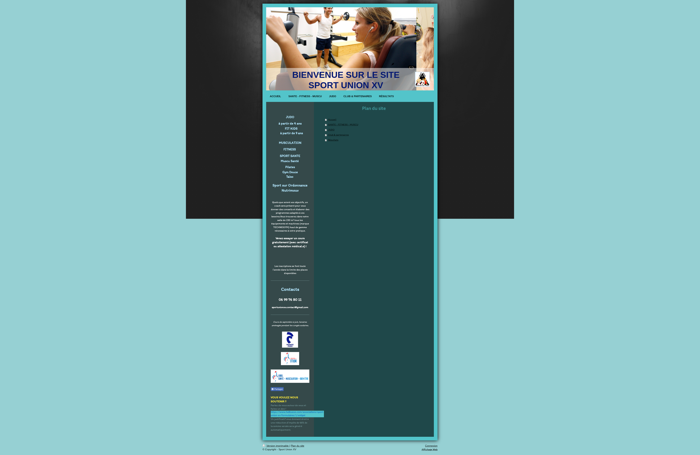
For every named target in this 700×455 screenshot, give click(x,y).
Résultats (333, 139)
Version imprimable (277, 445)
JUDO (331, 129)
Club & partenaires (338, 134)
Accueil (332, 119)
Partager (278, 389)
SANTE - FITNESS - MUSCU (343, 124)
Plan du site (297, 445)
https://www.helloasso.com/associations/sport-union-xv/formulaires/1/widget (297, 414)
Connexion (431, 445)
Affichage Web (430, 449)
